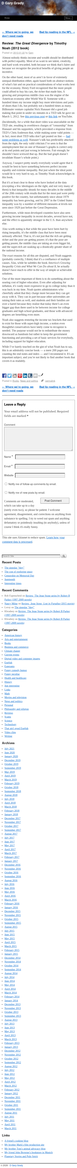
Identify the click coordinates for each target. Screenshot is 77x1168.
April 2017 (10, 849)
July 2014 (9, 977)
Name (8, 456)
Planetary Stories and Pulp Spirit (21, 1156)
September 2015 (12, 922)
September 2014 (12, 969)
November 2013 (12, 1008)
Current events (11, 654)
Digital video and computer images (22, 658)
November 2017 (12, 822)
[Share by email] (35, 375)
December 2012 (12, 1050)
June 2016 (9, 888)
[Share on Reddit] (15, 375)
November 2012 (12, 1054)
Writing (8, 736)
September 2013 (12, 1016)
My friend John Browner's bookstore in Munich (28, 1152)
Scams (7, 716)
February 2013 (11, 1043)
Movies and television (15, 697)
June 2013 (9, 1027)
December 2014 (12, 957)
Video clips (10, 732)
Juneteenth (9, 579)
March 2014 (10, 992)
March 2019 (10, 779)
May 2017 (9, 845)
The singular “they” (14, 567)
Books (16, 380)
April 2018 (10, 802)
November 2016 (12, 868)
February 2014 (11, 996)
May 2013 (9, 1031)
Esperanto (9, 666)
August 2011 (10, 1112)
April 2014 (10, 988)
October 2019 (11, 764)
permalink (50, 380)
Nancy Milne (11, 603)
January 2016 (11, 907)
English (8, 662)
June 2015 (9, 934)
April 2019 (10, 775)
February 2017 (11, 857)
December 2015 (12, 911)
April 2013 (10, 1035)
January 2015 (11, 953)
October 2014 (11, 965)
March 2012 (10, 1085)
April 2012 (10, 1081)
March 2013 (10, 1039)
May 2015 (9, 938)
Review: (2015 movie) (47, 603)
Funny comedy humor (15, 670)
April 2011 (9, 1124)
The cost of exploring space (18, 571)
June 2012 (9, 1074)
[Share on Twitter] (9, 375)
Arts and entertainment (16, 639)
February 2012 (11, 1089)
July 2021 (9, 748)
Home (7, 18)
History (8, 681)
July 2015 (9, 930)
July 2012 (9, 1070)
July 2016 (9, 884)
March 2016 (10, 899)
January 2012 (11, 1093)
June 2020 (9, 752)
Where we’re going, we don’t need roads (17, 34)
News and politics (29, 380)
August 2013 (10, 1019)
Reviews (8, 712)
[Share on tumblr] (30, 375)
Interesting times (12, 583)
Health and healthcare (15, 678)
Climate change (12, 650)
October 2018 (11, 787)
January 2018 (11, 814)
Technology (10, 724)
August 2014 (10, 973)
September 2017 (12, 830)
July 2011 (9, 1116)
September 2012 (12, 1062)
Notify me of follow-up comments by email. (32, 484)
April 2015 (10, 942)
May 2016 (9, 891)
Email (8, 466)
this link (53, 116)
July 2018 (9, 799)
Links (7, 689)
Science (8, 720)
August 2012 (10, 1066)
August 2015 (10, 926)
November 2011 (12, 1101)
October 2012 (11, 1058)
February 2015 (11, 950)
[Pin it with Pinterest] (20, 375)
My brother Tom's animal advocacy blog (24, 1148)
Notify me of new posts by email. (26, 492)
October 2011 (11, 1105)
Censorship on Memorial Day (19, 575)
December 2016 (12, 864)
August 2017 (10, 833)
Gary (30, 52)
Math (7, 693)
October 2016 (11, 872)
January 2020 (11, 756)
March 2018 (10, 806)
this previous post (35, 116)
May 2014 (9, 984)
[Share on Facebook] (4, 375)
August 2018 (10, 795)
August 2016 (10, 880)
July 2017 (9, 837)
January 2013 (11, 1047)
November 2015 (12, 915)
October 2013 (11, 1012)
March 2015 (10, 946)
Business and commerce (16, 647)
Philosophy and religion (16, 709)
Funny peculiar (12, 674)
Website (8, 475)
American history (13, 635)
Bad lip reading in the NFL (57, 32)
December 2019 (12, 760)
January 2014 (11, 1000)
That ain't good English (16, 728)
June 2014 (9, 981)
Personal (8, 705)
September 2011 (12, 1109)
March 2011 (10, 1128)
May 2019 (9, 771)
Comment (9, 424)
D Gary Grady (13, 2)
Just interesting (12, 685)
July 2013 (9, 1023)
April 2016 (10, 895)
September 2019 (12, 768)
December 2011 (12, 1097)
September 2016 (12, 876)
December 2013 (12, 1004)
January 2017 (11, 861)
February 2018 (11, 810)
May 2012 (9, 1078)
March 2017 (10, 853)
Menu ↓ (68, 18)
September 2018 (12, 791)
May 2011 (9, 1120)
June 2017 (9, 841)
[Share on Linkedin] (25, 375)
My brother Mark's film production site (24, 1144)
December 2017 (12, 818)
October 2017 (11, 826)
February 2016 (11, 903)
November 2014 (12, 961)
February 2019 (11, 783)
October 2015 (11, 919)
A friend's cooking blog (16, 1140)
